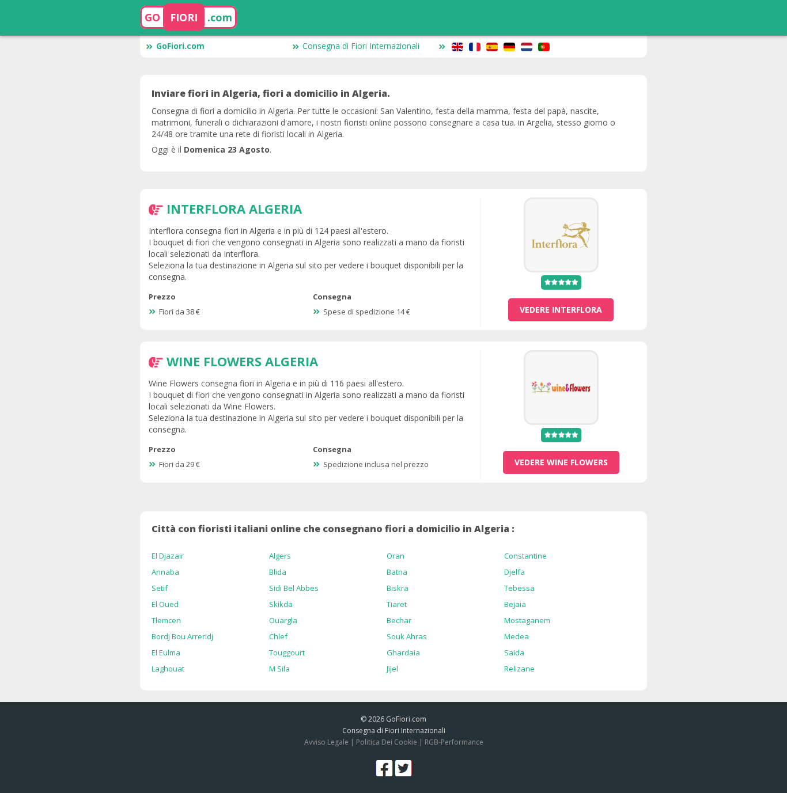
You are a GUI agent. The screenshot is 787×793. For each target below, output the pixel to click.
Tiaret (397, 604)
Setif (160, 588)
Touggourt (287, 652)
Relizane (519, 668)
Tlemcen (166, 620)
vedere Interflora (561, 309)
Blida (277, 572)
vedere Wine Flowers (561, 462)
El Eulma (166, 652)
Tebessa (519, 588)
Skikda (281, 604)
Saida (514, 652)
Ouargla (283, 620)
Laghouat (168, 668)
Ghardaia (403, 652)
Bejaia (515, 604)
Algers (280, 556)
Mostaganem (527, 620)
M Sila (279, 668)
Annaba (165, 572)
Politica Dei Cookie (386, 742)
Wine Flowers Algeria (242, 361)
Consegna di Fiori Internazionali (360, 45)
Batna (397, 572)
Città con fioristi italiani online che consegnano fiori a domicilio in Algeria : (333, 528)
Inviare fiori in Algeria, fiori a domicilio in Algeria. (271, 93)
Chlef (278, 636)
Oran (395, 556)
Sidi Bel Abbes (294, 588)
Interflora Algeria (234, 208)
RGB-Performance (454, 742)
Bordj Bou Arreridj (182, 636)
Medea (516, 636)
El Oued (165, 604)
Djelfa (514, 572)
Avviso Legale (326, 742)
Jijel (392, 668)
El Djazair (168, 556)
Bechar (399, 620)
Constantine (525, 556)
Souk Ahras (407, 636)
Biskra (397, 588)
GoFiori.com (180, 45)
